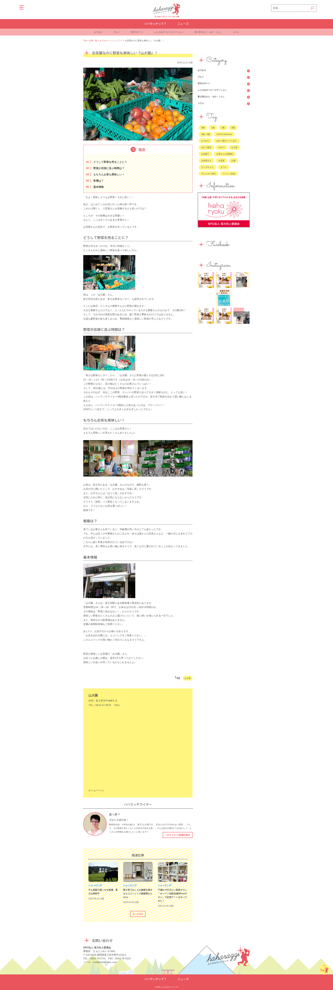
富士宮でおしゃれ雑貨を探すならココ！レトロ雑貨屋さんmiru (137, 893)
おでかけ (98, 32)
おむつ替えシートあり (226, 141)
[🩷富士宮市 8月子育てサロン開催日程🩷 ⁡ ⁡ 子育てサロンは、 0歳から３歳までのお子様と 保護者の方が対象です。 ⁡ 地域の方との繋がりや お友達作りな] (224, 280)
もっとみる (138, 914)
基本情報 (95, 186)
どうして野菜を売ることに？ (107, 161)
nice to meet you (224, 134)
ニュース (183, 23)
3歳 (233, 127)
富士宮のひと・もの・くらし (208, 32)
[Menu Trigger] (21, 7)
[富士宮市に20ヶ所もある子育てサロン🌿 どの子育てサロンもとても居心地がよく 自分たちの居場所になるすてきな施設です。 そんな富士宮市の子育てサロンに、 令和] (241, 280)
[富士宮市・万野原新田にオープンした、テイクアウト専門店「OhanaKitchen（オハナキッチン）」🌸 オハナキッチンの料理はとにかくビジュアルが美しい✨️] (241, 298)
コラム (236, 32)
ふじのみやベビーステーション (168, 32)
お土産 (188, 678)
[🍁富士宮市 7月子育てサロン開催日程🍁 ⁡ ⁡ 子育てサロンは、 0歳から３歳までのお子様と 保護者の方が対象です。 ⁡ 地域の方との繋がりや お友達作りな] (206, 316)
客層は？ (95, 180)
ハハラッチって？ (155, 23)
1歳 (213, 127)
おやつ (221, 147)
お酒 (233, 160)
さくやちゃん (207, 167)
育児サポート (137, 32)
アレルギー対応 (208, 174)
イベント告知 (229, 174)
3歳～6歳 (205, 134)
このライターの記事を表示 (177, 835)
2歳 (223, 127)
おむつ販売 (206, 147)
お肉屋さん (206, 160)
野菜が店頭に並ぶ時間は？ (106, 168)
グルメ (116, 32)
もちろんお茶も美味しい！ (106, 174)
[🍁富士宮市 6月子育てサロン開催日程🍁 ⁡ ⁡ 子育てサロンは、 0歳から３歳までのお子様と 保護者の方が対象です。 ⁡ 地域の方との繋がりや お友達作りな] (224, 316)
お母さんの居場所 (224, 154)
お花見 (221, 160)
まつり (223, 167)
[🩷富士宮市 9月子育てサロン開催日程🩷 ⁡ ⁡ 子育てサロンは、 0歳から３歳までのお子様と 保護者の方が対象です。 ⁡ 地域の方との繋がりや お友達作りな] (206, 280)
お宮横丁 (205, 154)
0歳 (202, 127)
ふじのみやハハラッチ (169, 987)
